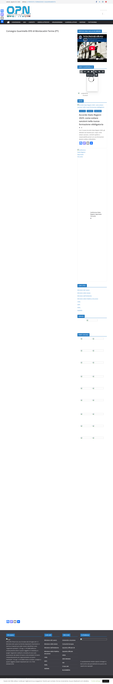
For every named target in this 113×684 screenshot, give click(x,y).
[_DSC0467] (17, 417)
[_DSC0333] (40, 229)
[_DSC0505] (40, 537)
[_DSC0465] (40, 400)
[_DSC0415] (17, 264)
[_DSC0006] (17, 110)
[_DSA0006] (17, 41)
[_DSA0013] (40, 59)
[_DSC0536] (17, 588)
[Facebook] (2, 11)
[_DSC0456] (40, 349)
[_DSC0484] (40, 469)
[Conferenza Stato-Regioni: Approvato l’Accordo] (83, 215)
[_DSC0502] (40, 520)
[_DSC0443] (40, 315)
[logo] (8, 639)
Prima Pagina (98, 111)
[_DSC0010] (17, 127)
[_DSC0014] (17, 144)
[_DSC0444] (63, 315)
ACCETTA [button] (105, 681)
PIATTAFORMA (92, 22)
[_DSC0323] (40, 178)
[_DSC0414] (63, 247)
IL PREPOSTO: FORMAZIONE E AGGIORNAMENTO (41, 2)
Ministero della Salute (83, 293)
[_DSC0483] (17, 469)
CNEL (79, 302)
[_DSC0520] (17, 554)
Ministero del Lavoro (83, 290)
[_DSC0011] (40, 127)
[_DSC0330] (40, 212)
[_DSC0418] (17, 281)
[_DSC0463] (63, 383)
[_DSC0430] (17, 315)
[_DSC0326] (17, 195)
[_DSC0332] (17, 229)
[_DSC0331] (63, 212)
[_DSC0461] (17, 383)
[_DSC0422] (40, 298)
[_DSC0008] (40, 110)
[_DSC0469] (63, 417)
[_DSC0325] (63, 178)
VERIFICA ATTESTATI (43, 22)
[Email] (2, 18)
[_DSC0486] (17, 486)
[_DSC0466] (63, 400)
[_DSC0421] (17, 298)
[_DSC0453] (40, 332)
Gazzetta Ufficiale (67, 651)
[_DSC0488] (63, 486)
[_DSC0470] (17, 435)
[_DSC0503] (63, 520)
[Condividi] (2, 21)
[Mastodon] (2, 14)
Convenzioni (16, 22)
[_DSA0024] (63, 76)
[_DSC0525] (17, 571)
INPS (78, 304)
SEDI (24, 22)
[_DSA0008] (63, 41)
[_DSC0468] (40, 417)
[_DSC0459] (40, 366)
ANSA (64, 655)
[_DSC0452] (17, 332)
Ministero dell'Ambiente (84, 296)
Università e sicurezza (68, 640)
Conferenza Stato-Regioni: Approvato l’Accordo (96, 214)
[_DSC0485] (63, 469)
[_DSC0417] (63, 264)
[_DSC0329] (17, 212)
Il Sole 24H (65, 666)
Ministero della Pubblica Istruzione (87, 299)
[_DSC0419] (40, 281)
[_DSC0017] (17, 161)
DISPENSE (82, 22)
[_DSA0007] (40, 41)
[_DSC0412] (17, 247)
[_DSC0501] (17, 520)
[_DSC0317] (17, 178)
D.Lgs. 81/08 (82, 111)
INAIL (79, 307)
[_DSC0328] (63, 195)
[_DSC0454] (63, 332)
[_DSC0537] (40, 588)
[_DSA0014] (63, 59)
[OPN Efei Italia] (8, 22)
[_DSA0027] (17, 93)
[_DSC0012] (63, 127)
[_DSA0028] (40, 93)
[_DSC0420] (63, 281)
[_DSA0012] (17, 59)
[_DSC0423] (63, 298)
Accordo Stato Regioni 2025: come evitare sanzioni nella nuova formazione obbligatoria (91, 119)
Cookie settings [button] (95, 681)
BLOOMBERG (66, 670)
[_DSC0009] (63, 110)
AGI (63, 662)
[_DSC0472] (63, 435)
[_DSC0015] (40, 144)
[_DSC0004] (63, 93)
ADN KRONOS (66, 659)
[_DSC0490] (40, 503)
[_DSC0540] (17, 605)
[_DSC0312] (63, 161)
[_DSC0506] (63, 537)
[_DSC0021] (40, 161)
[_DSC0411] (63, 229)
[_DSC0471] (40, 435)
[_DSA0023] (40, 76)
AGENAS (79, 310)
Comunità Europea (68, 644)
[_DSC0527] (63, 571)
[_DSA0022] (17, 76)
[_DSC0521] (40, 554)
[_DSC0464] (17, 400)
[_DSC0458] (17, 366)
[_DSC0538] (63, 588)
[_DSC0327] (40, 195)
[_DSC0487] (40, 486)
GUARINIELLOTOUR (71, 22)
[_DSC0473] (17, 452)
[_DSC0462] (40, 383)
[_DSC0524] (63, 554)
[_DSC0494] (63, 503)
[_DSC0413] (40, 247)
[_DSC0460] (63, 366)
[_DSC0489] (17, 503)
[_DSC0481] (40, 452)
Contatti (32, 22)
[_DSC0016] (63, 144)
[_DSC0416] (40, 264)
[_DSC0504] (17, 537)
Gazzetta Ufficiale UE (68, 648)
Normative (90, 111)
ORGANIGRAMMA (57, 22)
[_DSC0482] (63, 452)
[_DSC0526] (40, 571)
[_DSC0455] (17, 349)
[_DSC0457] (63, 349)
